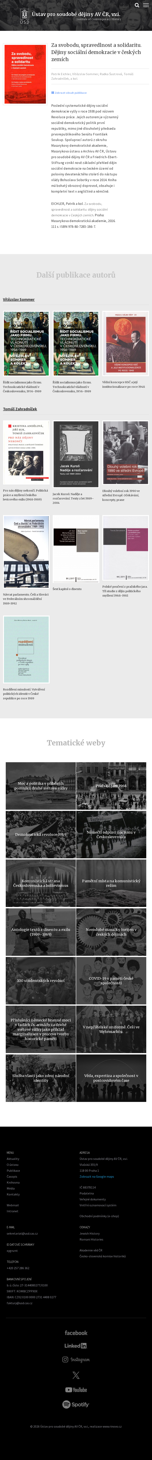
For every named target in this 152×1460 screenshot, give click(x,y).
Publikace (13, 1171)
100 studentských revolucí (41, 980)
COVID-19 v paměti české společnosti (111, 980)
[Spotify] (76, 1404)
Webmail (13, 1205)
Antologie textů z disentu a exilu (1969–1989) (40, 931)
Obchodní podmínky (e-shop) (99, 1216)
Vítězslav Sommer (85, 74)
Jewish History (90, 1233)
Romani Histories (91, 1239)
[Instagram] (76, 1359)
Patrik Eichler (61, 74)
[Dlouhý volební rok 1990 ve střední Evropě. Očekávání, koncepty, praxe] (125, 487)
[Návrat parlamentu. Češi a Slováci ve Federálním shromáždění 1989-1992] (26, 590)
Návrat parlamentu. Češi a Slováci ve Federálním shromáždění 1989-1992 (25, 599)
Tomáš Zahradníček (20, 408)
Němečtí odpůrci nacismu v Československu (111, 834)
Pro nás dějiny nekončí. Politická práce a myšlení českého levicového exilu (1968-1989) (25, 495)
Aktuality (13, 1159)
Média (11, 1188)
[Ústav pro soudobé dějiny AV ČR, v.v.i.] (24, 17)
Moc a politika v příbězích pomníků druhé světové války (40, 785)
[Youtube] (76, 1389)
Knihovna (13, 1182)
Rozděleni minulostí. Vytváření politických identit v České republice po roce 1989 (24, 694)
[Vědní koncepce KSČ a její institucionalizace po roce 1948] (125, 378)
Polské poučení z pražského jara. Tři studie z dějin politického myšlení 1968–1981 (124, 591)
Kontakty (13, 1194)
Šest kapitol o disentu (67, 589)
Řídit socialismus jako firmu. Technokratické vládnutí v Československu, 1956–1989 (22, 387)
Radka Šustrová (111, 74)
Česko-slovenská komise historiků (103, 1256)
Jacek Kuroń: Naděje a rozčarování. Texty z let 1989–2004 (73, 498)
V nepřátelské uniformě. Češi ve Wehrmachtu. (111, 1029)
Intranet (12, 1211)
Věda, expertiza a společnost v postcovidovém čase (111, 1078)
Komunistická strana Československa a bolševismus (40, 883)
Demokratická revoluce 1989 (40, 834)
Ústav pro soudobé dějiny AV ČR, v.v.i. (64, 1426)
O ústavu (12, 1165)
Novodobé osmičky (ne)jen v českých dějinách (111, 931)
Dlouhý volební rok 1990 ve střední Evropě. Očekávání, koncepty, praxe (121, 495)
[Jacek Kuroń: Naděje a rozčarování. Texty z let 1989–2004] (76, 490)
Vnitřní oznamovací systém (98, 1205)
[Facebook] (76, 1332)
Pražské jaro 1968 (111, 786)
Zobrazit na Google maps (97, 1176)
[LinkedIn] (76, 1345)
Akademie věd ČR (91, 1250)
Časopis (12, 1176)
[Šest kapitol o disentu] (76, 585)
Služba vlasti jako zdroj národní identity (40, 1078)
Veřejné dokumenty (93, 1199)
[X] (76, 1375)
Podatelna (87, 1193)
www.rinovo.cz (112, 1426)
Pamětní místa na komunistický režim (111, 883)
